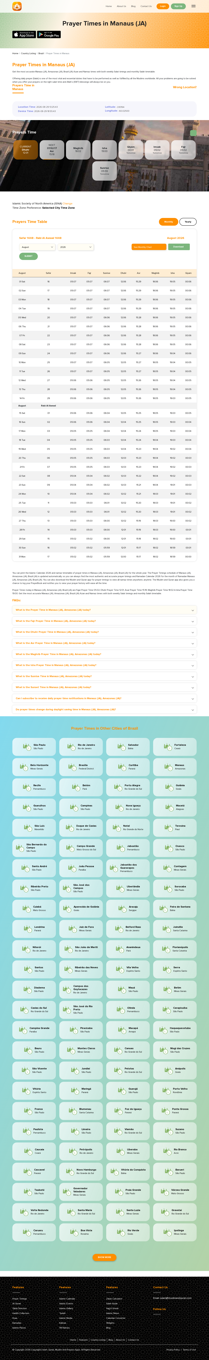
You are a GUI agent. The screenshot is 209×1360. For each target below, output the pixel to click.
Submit (28, 256)
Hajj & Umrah (112, 1308)
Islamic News (112, 1313)
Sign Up (178, 6)
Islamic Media (65, 1318)
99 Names (64, 1328)
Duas (14, 1318)
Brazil (41, 53)
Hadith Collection (20, 1313)
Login (163, 6)
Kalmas (62, 1323)
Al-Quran (16, 1303)
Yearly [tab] (188, 222)
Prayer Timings (19, 1299)
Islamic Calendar (67, 1299)
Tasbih (62, 1313)
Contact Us (146, 6)
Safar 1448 (26, 238)
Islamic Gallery (66, 1308)
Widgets (110, 1323)
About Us (121, 6)
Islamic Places (19, 1328)
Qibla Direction (19, 1308)
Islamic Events (66, 1303)
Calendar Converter (115, 1318)
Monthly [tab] (168, 222)
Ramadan (16, 1323)
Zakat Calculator (114, 1299)
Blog (133, 6)
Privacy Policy (173, 1350)
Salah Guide (112, 1303)
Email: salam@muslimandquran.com (172, 1298)
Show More (104, 1257)
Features (83, 1340)
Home (109, 6)
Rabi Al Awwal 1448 (49, 238)
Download (178, 247)
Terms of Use (189, 1350)
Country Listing (28, 53)
